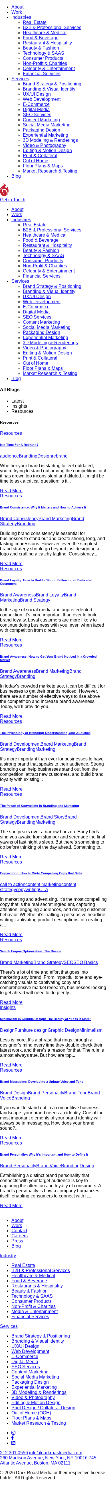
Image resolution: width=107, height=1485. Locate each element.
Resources (11, 433)
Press (17, 1240)
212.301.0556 (14, 1452)
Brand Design (14, 1092)
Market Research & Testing (50, 171)
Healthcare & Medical (44, 32)
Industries (21, 17)
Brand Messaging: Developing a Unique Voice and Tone (41, 1081)
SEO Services (37, 114)
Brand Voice (48, 1165)
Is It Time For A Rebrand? (19, 444)
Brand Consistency (19, 518)
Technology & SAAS (43, 53)
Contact (19, 1230)
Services (20, 78)
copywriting (27, 889)
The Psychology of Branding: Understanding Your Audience (45, 733)
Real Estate (35, 22)
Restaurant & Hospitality (47, 42)
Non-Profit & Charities (45, 63)
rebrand (60, 456)
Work (16, 12)
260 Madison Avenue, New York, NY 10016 (44, 1457)
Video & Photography (44, 145)
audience (9, 456)
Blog (16, 176)
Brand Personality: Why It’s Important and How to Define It (44, 1154)
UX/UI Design (37, 94)
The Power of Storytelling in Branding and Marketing (39, 805)
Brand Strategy (35, 600)
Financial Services (41, 73)
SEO (68, 962)
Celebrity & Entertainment (49, 68)
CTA (43, 889)
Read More (11, 490)
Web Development (41, 99)
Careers (19, 1235)
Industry (8, 1255)
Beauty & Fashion (41, 48)
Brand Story (52, 817)
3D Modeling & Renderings (50, 140)
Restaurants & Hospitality (37, 1285)
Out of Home (35, 160)
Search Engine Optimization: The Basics (30, 951)
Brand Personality (46, 1092)
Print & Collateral (40, 155)
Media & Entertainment (34, 1311)
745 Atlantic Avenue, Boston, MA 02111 (48, 1460)
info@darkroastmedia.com (55, 1452)
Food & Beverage (40, 37)
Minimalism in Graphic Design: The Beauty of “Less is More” (45, 1019)
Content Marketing (41, 119)
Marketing (45, 749)
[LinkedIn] (13, 1443)
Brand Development (20, 744)
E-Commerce (36, 104)
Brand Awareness (18, 594)
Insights (8, 1007)
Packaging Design (41, 130)
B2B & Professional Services (52, 27)
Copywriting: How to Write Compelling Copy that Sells (41, 873)
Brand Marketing (55, 518)
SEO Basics (85, 962)
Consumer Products (43, 58)
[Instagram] (13, 1432)
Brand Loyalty (50, 594)
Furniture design (31, 1030)
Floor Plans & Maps (43, 165)
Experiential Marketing (45, 135)
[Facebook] (12, 1437)
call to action (12, 884)
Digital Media (36, 109)
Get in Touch (12, 199)
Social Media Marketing (46, 124)
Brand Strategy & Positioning (52, 83)
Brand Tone (76, 1092)
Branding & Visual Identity (49, 89)
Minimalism (90, 1030)
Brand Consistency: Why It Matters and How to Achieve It (43, 507)
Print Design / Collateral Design (43, 1407)
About (17, 7)
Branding (28, 456)
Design (44, 456)
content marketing (43, 884)
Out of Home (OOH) (31, 1412)
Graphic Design (63, 1030)
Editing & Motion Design (47, 150)
